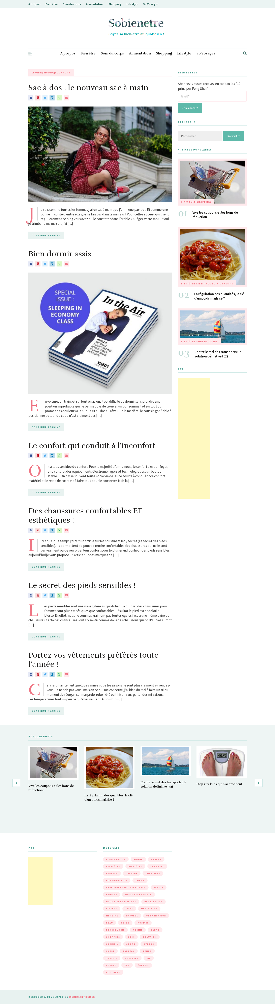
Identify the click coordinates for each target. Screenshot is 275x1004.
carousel (157, 866)
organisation (156, 915)
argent (156, 859)
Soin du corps (72, 4)
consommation (116, 880)
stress (149, 944)
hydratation (153, 901)
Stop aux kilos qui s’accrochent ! (220, 784)
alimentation (116, 859)
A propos (34, 4)
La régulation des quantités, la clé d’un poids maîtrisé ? (219, 296)
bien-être (113, 866)
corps (140, 880)
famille (111, 894)
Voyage (111, 965)
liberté (111, 908)
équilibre (113, 972)
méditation (149, 908)
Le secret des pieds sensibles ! (82, 585)
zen (127, 965)
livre (129, 908)
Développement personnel (126, 887)
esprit (158, 887)
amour (138, 859)
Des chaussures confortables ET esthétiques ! (85, 515)
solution (150, 937)
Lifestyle (132, 4)
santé (155, 930)
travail (111, 958)
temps (147, 951)
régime (138, 930)
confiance (153, 873)
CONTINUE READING (46, 235)
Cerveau (112, 873)
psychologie (115, 930)
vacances (132, 958)
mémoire (112, 915)
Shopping (115, 4)
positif (143, 922)
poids (125, 922)
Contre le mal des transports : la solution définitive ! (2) (217, 354)
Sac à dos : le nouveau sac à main (88, 87)
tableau (129, 951)
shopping (113, 937)
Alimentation (94, 4)
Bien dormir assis (59, 254)
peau (109, 922)
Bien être (51, 4)
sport (130, 944)
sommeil (112, 944)
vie (149, 958)
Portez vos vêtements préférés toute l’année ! (93, 659)
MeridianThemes (82, 996)
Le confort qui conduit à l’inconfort (91, 445)
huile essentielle (138, 894)
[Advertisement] (194, 438)
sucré (110, 951)
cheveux (132, 873)
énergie (143, 965)
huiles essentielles (121, 901)
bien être (135, 866)
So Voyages (150, 4)
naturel (132, 915)
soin (131, 937)
